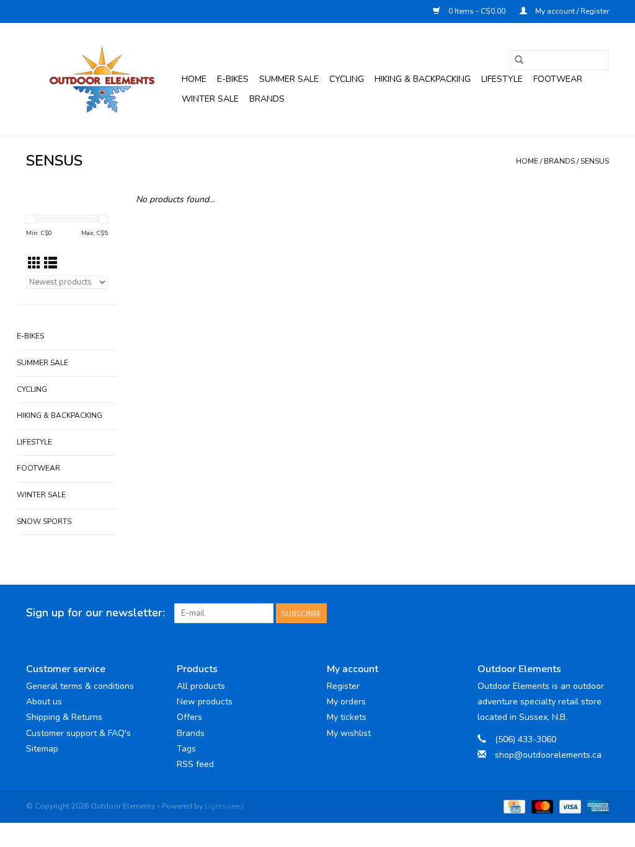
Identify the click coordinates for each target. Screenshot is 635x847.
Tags (186, 749)
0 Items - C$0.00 (476, 11)
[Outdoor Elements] (102, 79)
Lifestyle (502, 79)
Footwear (557, 79)
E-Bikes (233, 79)
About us (44, 701)
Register (343, 686)
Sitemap (42, 749)
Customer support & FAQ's (78, 733)
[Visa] (569, 806)
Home (194, 79)
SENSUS (594, 161)
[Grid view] (34, 263)
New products (205, 701)
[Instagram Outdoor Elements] (599, 613)
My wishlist (349, 733)
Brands (267, 99)
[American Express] (596, 806)
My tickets (346, 717)
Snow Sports (44, 521)
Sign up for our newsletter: (95, 612)
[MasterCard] (541, 806)
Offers (189, 717)
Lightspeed (224, 806)
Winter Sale (210, 99)
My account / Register (571, 11)
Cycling (346, 79)
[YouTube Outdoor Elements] (577, 613)
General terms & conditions (80, 686)
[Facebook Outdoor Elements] (554, 613)
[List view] (50, 263)
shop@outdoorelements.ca (548, 755)
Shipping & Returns (64, 717)
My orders (346, 701)
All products (201, 686)
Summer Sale (289, 79)
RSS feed (195, 764)
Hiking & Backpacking (423, 79)
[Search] (519, 60)
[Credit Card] (512, 806)
